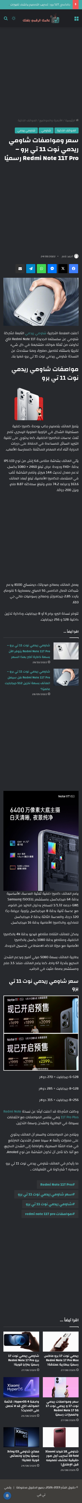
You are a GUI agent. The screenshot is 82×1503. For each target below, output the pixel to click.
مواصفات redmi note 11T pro (48, 1213)
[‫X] (62, 268)
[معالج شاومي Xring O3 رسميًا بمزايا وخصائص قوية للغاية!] (21, 1437)
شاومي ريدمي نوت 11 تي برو (49, 1204)
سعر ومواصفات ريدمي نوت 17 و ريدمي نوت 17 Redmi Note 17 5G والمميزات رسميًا (62, 1408)
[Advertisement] (41, 73)
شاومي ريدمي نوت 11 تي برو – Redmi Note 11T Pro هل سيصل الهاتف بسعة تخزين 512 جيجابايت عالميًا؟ (27, 680)
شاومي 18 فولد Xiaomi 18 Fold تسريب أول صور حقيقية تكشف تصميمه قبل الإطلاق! (62, 1458)
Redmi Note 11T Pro (56, 1184)
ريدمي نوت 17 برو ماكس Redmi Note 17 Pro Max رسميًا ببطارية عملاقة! (61, 1360)
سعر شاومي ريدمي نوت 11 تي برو (45, 1194)
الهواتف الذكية (27, 120)
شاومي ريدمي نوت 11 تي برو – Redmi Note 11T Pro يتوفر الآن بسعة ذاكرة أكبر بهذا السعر (28, 651)
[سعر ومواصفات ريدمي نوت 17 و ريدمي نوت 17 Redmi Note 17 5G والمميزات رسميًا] (61, 1387)
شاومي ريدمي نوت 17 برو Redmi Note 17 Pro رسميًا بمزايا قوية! (23, 1360)
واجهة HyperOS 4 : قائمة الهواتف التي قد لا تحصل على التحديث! (21, 1406)
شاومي (46, 130)
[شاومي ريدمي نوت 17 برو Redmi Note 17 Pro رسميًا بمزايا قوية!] (21, 1342)
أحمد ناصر (67, 256)
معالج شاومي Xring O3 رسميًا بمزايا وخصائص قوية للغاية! (23, 1456)
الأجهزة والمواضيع (51, 120)
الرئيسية (70, 120)
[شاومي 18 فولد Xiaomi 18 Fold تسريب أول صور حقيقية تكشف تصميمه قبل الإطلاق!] (61, 1437)
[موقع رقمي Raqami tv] (41, 18)
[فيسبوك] (73, 268)
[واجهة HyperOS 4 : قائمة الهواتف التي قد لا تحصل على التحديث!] (21, 1387)
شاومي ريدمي (26, 130)
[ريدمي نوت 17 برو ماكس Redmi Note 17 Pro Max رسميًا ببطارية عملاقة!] (61, 1342)
